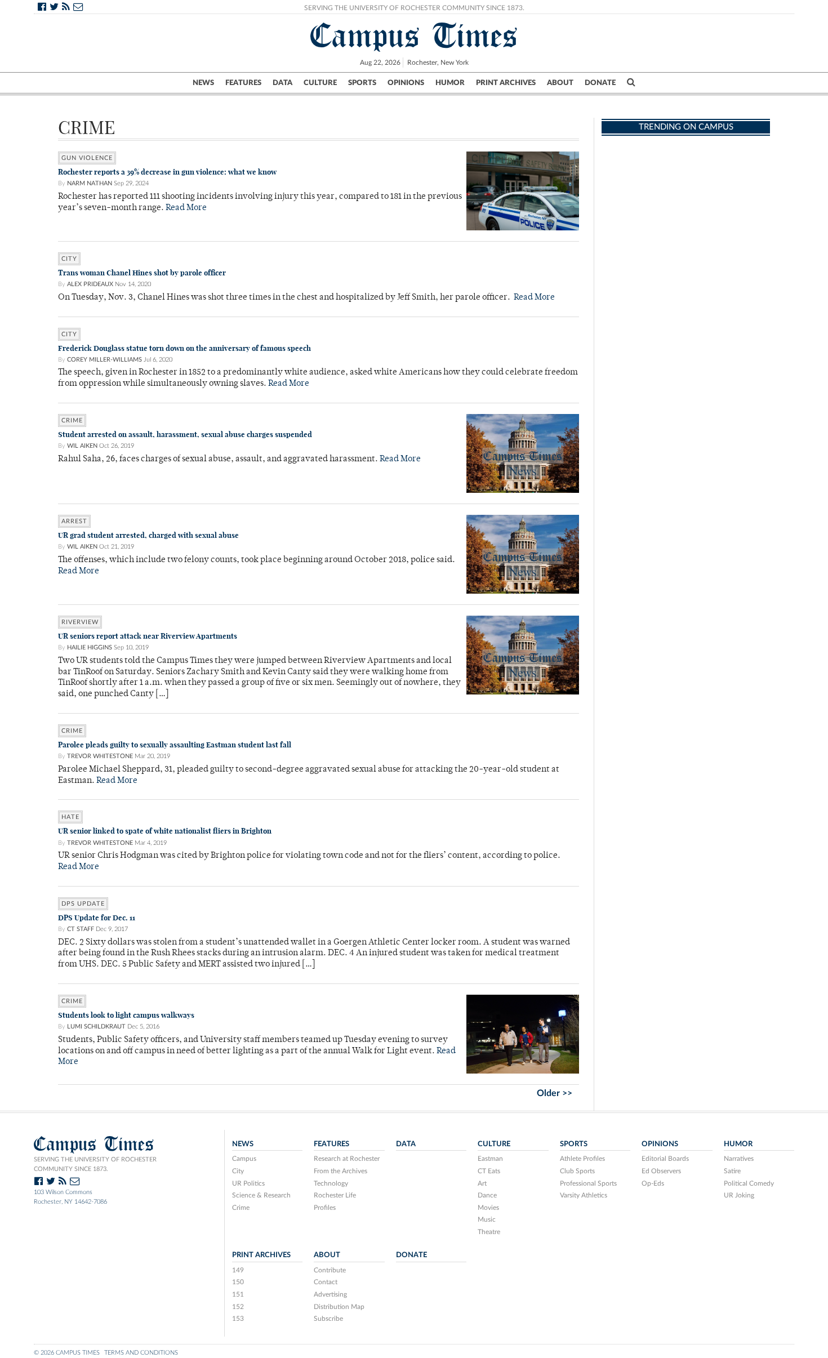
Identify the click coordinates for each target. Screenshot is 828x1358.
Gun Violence (87, 158)
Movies (488, 1207)
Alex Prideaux (90, 284)
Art (482, 1183)
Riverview (80, 622)
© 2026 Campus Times (67, 1353)
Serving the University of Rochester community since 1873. (95, 1164)
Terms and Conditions (141, 1353)
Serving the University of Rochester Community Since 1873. (414, 8)
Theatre (489, 1231)
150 (238, 1282)
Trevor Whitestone (100, 756)
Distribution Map (339, 1306)
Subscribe (328, 1318)
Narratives (739, 1158)
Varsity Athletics (583, 1195)
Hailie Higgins (89, 647)
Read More (186, 208)
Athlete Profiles (582, 1158)
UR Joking (739, 1195)
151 (238, 1294)
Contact (325, 1282)
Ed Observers (661, 1171)
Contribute (330, 1270)
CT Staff (80, 929)
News (203, 83)
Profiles (325, 1207)
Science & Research (261, 1195)
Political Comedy (749, 1183)
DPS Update (83, 904)
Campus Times (414, 35)
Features (243, 83)
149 (238, 1270)
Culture (320, 83)
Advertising (330, 1294)
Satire (732, 1171)
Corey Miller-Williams (104, 360)
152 (238, 1306)
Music (487, 1219)
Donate (600, 83)
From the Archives (340, 1171)
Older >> (554, 1093)
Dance (487, 1195)
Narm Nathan (89, 183)
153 (238, 1318)
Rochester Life (335, 1195)
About (560, 83)
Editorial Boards (665, 1158)
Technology (331, 1183)
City (69, 259)
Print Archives (506, 83)
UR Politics (248, 1183)
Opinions (406, 83)
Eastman (490, 1158)
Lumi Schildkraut (96, 1026)
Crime (72, 420)
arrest (74, 521)
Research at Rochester (347, 1158)
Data (282, 83)
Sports (362, 83)
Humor (450, 83)
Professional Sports (588, 1183)
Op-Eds (653, 1183)
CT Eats (489, 1171)
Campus (244, 1158)
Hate (70, 817)
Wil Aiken (82, 446)
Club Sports (577, 1171)
